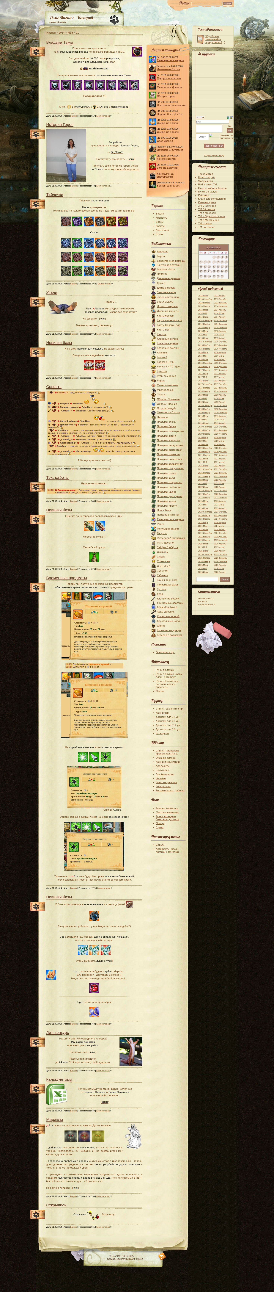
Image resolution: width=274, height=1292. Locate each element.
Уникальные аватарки (170, 602)
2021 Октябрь (220, 469)
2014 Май (202, 313)
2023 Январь (204, 498)
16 (218, 266)
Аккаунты (162, 251)
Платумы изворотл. (168, 440)
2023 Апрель (220, 501)
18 (226, 266)
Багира (73, 116)
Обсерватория (166, 96)
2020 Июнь (219, 441)
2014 (62, 32)
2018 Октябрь (220, 405)
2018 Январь (204, 391)
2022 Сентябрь (205, 490)
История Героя (59, 124)
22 (214, 271)
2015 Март (203, 331)
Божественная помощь (171, 260)
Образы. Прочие (167, 403)
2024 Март (203, 522)
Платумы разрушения (170, 468)
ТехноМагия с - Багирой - (72, 17)
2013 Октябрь (220, 299)
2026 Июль (203, 572)
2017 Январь (204, 370)
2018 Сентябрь (205, 405)
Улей (160, 593)
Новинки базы (59, 342)
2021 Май (202, 462)
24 (222, 271)
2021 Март (203, 459)
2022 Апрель (220, 480)
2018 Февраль (220, 391)
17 (222, 266)
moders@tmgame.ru (127, 168)
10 (222, 262)
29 (214, 276)
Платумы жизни (166, 435)
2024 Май (202, 526)
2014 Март (203, 310)
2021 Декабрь (220, 473)
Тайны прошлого (167, 579)
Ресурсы (162, 533)
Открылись (56, 1205)
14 (209, 266)
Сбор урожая (165, 140)
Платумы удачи (166, 491)
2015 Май (202, 334)
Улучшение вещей (168, 598)
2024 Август (219, 529)
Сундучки (162, 570)
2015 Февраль (220, 327)
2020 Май (202, 441)
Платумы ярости (167, 505)
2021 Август (219, 466)
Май (70, 32)
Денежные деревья (168, 278)
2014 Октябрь (220, 320)
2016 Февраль (220, 349)
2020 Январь (204, 434)
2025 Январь (204, 540)
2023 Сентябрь (205, 512)
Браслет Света (166, 268)
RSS (162, 1256)
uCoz (140, 1259)
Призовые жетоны (168, 514)
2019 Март (203, 416)
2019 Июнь (219, 420)
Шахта (161, 625)
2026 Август (219, 572)
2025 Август (219, 551)
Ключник (162, 352)
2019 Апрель (220, 416)
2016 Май (202, 356)
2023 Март (203, 501)
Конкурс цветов (166, 158)
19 (201, 271)
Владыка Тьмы (59, 42)
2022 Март (203, 480)
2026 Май (202, 568)
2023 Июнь (219, 505)
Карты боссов (165, 315)
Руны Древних (165, 542)
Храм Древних (165, 611)
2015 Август (219, 338)
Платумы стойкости (169, 487)
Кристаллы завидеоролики (165, 175)
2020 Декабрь (220, 451)
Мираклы (54, 1119)
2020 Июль (203, 444)
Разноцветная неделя (170, 60)
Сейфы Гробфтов (167, 547)
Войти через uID (214, 146)
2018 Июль (203, 402)
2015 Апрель (220, 331)
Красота (162, 371)
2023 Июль (203, 508)
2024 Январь (204, 519)
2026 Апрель (220, 565)
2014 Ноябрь (204, 324)
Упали (51, 292)
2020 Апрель (220, 437)
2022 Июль (203, 487)
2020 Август (219, 444)
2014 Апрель (220, 310)
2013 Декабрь (220, 303)
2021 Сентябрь (205, 469)
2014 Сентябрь (205, 320)
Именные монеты (168, 310)
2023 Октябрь (220, 512)
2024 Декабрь (220, 536)
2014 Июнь (219, 313)
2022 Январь (204, 476)
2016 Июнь (219, 356)
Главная (51, 32)
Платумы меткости (168, 454)
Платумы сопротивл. (169, 482)
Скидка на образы (168, 131)
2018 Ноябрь (204, 409)
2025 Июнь (219, 547)
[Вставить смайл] (231, 117)
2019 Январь (204, 412)
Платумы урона (166, 500)
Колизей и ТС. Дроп (169, 366)
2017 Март (203, 373)
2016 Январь (204, 349)
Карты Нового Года (168, 324)
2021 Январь (204, 455)
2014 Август (219, 317)
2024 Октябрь (220, 533)
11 (226, 262)
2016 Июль (203, 359)
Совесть (54, 386)
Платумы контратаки (169, 449)
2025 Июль (203, 551)
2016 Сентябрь (205, 363)
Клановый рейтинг (168, 347)
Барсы (161, 256)
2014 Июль (203, 317)
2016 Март (203, 352)
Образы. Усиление (168, 399)
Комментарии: (103, 116)
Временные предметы (66, 578)
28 (209, 276)
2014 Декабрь (220, 324)
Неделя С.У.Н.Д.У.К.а (169, 113)
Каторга (161, 334)
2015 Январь (204, 327)
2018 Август (219, 402)
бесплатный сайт (126, 1259)
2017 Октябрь (220, 384)
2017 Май (202, 377)
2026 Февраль (220, 561)
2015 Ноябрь (204, 345)
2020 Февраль (220, 434)
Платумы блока (166, 421)
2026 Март (203, 565)
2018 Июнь (219, 398)
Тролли (161, 589)
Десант (161, 282)
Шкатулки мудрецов (169, 630)
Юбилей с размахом (169, 634)
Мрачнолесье (165, 389)
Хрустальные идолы (169, 620)
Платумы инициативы (170, 445)
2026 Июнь (219, 568)
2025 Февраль (220, 540)
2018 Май (202, 398)
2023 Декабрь (220, 515)
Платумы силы (166, 477)
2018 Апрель (220, 395)
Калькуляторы (59, 1079)
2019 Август (219, 423)
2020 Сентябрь (205, 448)
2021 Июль (203, 466)
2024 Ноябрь (204, 536)
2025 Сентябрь (205, 554)
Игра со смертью (167, 306)
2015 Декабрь (220, 345)
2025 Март (203, 544)
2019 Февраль (220, 412)
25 (226, 271)
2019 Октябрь (220, 427)
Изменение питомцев (170, 149)
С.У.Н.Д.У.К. (164, 565)
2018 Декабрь (220, 409)
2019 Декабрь (220, 430)
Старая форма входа (214, 155)
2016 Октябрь (220, 363)
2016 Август (219, 359)
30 (218, 276)
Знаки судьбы (165, 301)
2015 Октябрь (220, 342)
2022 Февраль (220, 476)
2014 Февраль (220, 306)
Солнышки (163, 561)
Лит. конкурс (57, 1032)
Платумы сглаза (167, 473)
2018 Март (203, 395)
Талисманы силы (167, 584)
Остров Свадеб (166, 408)
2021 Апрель (220, 459)
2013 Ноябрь (204, 303)
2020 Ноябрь (204, 451)
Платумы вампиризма (170, 431)
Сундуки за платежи (169, 78)
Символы (162, 551)
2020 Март (203, 437)
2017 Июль (203, 381)
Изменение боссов (168, 69)
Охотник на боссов (168, 412)
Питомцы (162, 417)
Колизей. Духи (165, 361)
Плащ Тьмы (164, 510)
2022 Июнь (219, 483)
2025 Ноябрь (204, 558)
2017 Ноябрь (204, 388)
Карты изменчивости (169, 320)
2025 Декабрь (220, 558)
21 (209, 271)
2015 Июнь (219, 334)
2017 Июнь (219, 377)
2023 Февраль (220, 498)
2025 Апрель (220, 544)
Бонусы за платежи (168, 185)
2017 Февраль (220, 370)
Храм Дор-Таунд (167, 606)
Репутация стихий (168, 528)
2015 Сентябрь (205, 342)
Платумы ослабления (170, 463)
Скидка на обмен (167, 122)
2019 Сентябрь (205, 427)
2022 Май (202, 483)
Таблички (54, 194)
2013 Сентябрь (205, 299)
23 (218, 271)
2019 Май (202, 420)
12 (201, 266)
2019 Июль (203, 423)
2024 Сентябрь (205, 533)
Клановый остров (167, 338)
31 (222, 276)
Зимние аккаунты (167, 167)
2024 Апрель (220, 522)
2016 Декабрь (220, 366)
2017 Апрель (220, 373)
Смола (161, 556)
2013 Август (219, 296)
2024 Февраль (220, 519)
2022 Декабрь (220, 494)
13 (205, 266)
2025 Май (202, 547)
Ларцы (161, 380)
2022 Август (219, 487)
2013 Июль (203, 296)
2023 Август (219, 508)
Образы (161, 394)
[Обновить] (228, 117)
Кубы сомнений (166, 375)
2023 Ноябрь (204, 515)
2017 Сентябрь (205, 384)
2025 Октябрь (220, 554)
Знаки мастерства (168, 296)
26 (201, 276)
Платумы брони (166, 426)
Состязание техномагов (171, 105)
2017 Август (219, 381)
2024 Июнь (219, 526)
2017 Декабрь (220, 388)
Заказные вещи (166, 292)
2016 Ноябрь (204, 366)
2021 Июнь (219, 462)
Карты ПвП (163, 329)
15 (214, 266)
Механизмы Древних (169, 87)
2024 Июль (203, 529)
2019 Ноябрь (204, 430)
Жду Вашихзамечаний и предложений (213, 39)
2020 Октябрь (220, 448)
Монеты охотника (167, 385)
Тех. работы (57, 477)
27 (205, 276)
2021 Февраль (220, 455)
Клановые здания (167, 343)
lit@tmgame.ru (101, 1062)
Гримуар (162, 273)
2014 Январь (204, 306)
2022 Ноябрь (204, 494)
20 (205, 271)
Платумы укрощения (169, 496)
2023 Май (202, 505)
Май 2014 (213, 248)
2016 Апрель (220, 352)
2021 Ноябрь (204, 473)
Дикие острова (166, 287)
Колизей (162, 357)
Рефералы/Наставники (171, 537)
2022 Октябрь (220, 490)
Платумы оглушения (169, 459)
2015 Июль (203, 338)
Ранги (160, 523)
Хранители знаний (168, 616)
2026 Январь (204, 561)
